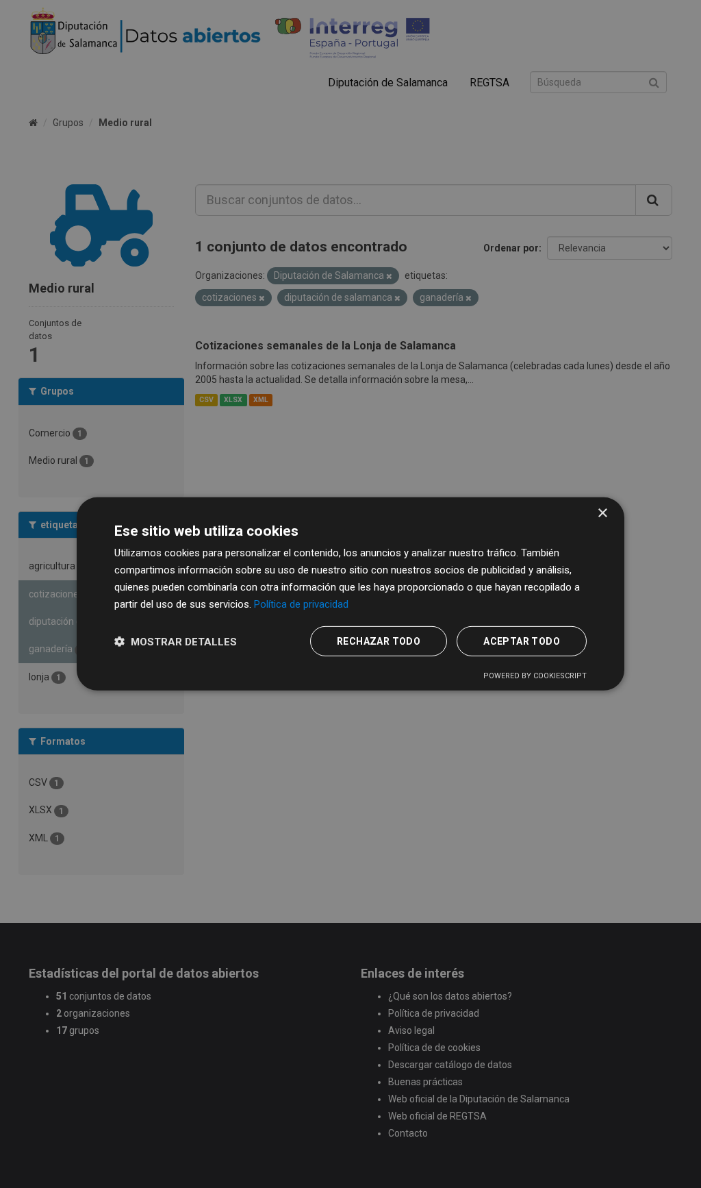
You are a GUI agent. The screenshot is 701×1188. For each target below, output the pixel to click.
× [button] (602, 513)
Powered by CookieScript (535, 675)
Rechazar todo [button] (378, 641)
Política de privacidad (301, 603)
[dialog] (350, 594)
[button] (175, 641)
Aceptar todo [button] (521, 641)
